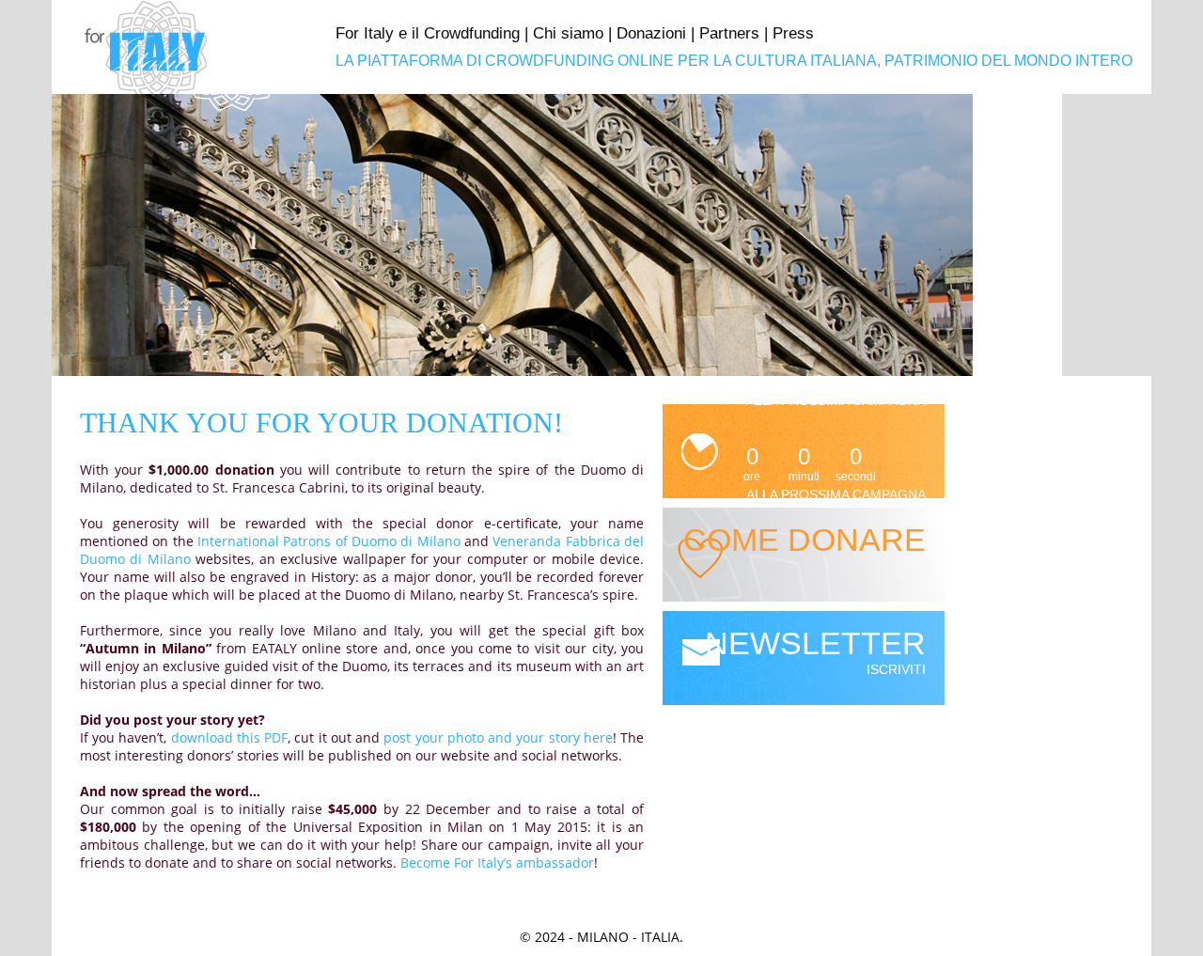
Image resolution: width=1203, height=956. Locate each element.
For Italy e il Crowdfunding (428, 33)
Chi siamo (568, 33)
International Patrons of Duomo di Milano (329, 541)
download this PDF (229, 737)
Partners (729, 33)
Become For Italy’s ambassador (497, 862)
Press (793, 33)
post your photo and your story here (497, 737)
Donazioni (651, 33)
